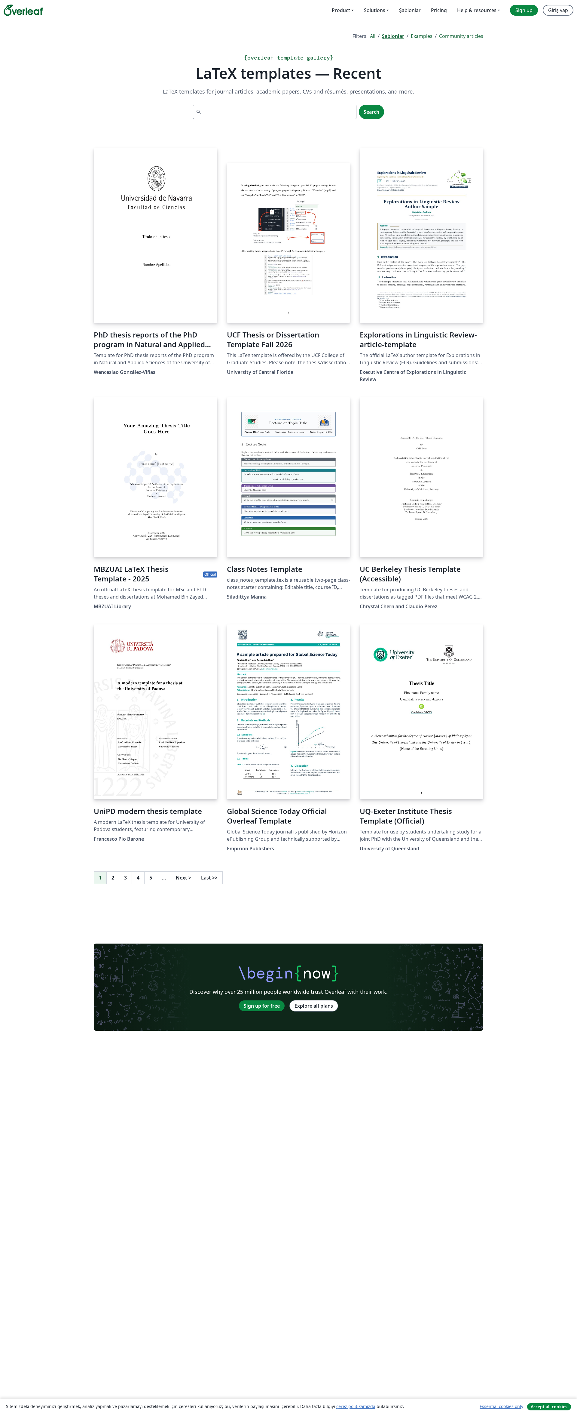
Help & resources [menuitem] (476, 10)
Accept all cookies (549, 1406)
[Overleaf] (23, 10)
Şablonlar (393, 36)
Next (183, 877)
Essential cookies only (501, 1406)
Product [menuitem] (341, 10)
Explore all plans (314, 1006)
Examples (421, 36)
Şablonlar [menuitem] (410, 10)
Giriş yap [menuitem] (558, 10)
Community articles (461, 36)
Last (209, 877)
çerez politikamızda (355, 1406)
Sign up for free (262, 1006)
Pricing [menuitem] (439, 10)
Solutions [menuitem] (374, 10)
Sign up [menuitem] (524, 10)
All (372, 36)
